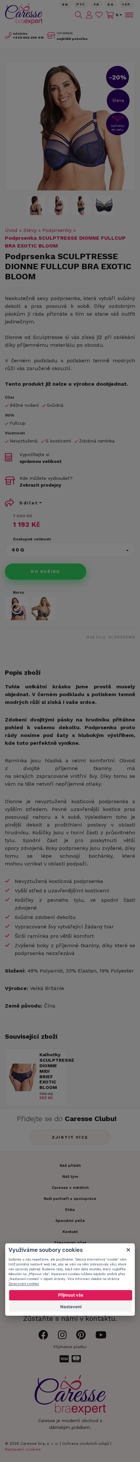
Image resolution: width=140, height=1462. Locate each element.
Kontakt (70, 1231)
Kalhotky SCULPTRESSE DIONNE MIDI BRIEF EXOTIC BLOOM (51, 1071)
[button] (70, 550)
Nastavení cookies (23, 1449)
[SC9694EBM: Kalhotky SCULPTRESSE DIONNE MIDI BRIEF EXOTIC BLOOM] (22, 1089)
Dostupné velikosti (32, 539)
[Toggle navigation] (128, 14)
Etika (70, 1209)
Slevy (29, 230)
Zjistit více (70, 1137)
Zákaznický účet (70, 1242)
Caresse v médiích (70, 1187)
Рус (81, 4)
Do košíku (45, 571)
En (65, 4)
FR (97, 4)
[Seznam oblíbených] (99, 14)
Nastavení (70, 1306)
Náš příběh (70, 1165)
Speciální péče (70, 1220)
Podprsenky (57, 230)
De (110, 4)
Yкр (126, 4)
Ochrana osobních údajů (85, 1443)
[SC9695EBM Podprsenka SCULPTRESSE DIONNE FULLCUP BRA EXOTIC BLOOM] (70, 126)
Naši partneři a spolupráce (70, 1198)
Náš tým (70, 1176)
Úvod (11, 230)
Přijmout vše (70, 1295)
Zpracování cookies (23, 1284)
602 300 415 (28, 37)
